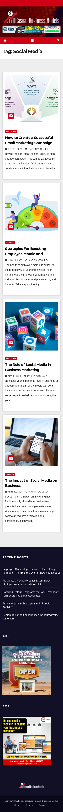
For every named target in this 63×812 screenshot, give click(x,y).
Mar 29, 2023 (15, 492)
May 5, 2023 (14, 376)
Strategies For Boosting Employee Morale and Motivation (25, 253)
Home (17, 805)
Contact (42, 805)
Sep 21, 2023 (15, 149)
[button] (58, 40)
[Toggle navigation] (32, 40)
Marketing (11, 131)
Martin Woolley (38, 149)
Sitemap (29, 805)
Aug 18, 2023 (15, 260)
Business (10, 242)
